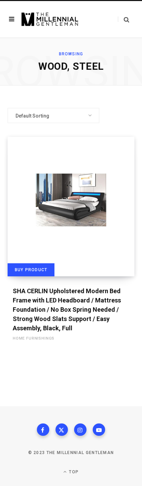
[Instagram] (80, 429)
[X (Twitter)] (61, 429)
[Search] (123, 19)
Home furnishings (33, 338)
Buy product (31, 269)
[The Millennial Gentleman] (49, 19)
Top (73, 472)
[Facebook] (43, 429)
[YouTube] (99, 429)
